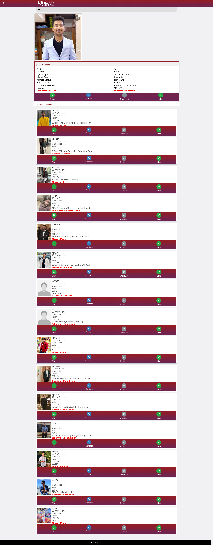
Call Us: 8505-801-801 (106, 542)
